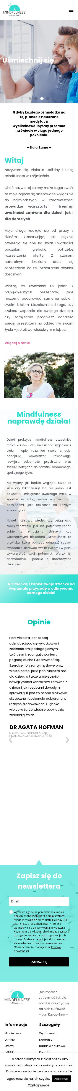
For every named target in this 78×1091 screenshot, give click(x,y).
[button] (71, 9)
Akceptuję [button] (61, 1079)
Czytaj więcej (39, 1085)
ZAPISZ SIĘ (39, 962)
